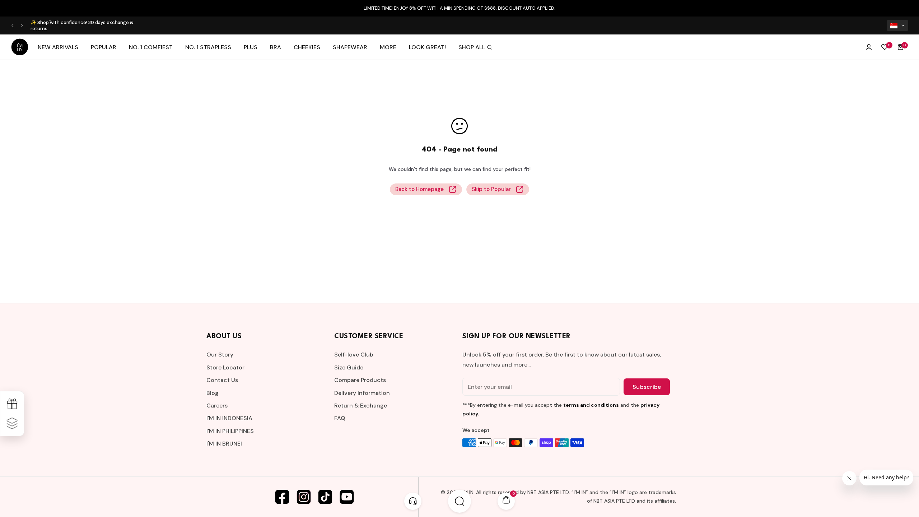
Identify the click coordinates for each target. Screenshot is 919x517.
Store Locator (225, 367)
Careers (217, 405)
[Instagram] (304, 497)
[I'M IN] (20, 47)
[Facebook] (282, 497)
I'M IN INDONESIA (229, 418)
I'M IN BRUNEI (224, 443)
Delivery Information (362, 393)
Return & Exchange (360, 405)
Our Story (219, 354)
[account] (869, 47)
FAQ (339, 418)
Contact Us (222, 380)
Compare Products (360, 380)
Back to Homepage (419, 189)
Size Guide (348, 367)
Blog (212, 393)
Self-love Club (353, 354)
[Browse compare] (12, 423)
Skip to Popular (491, 189)
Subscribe (647, 387)
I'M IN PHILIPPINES (230, 431)
